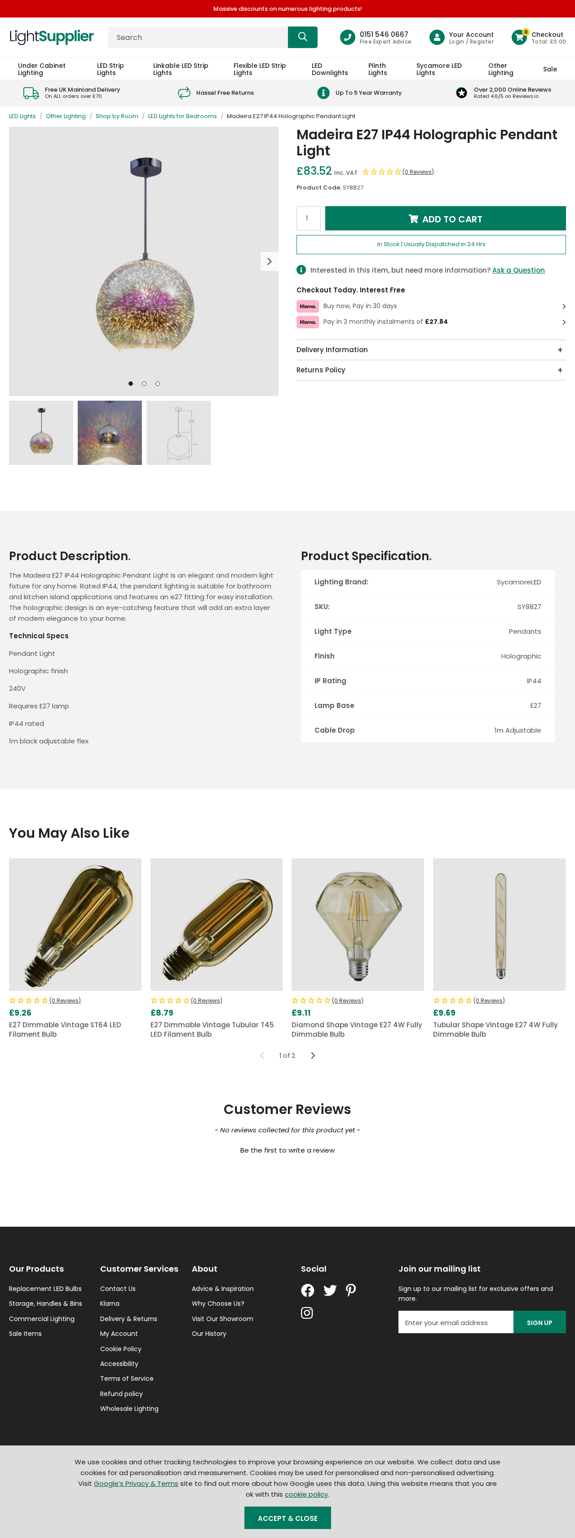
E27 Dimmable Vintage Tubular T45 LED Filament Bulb (212, 1029)
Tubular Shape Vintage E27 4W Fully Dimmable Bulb (495, 1029)
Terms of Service (127, 1378)
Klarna (109, 1303)
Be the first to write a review (287, 1150)
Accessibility (119, 1363)
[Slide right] (313, 1055)
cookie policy (306, 1494)
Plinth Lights (377, 69)
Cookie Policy (121, 1348)
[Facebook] (307, 1290)
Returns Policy (320, 370)
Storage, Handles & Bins (45, 1303)
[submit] (303, 37)
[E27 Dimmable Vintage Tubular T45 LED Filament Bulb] (216, 924)
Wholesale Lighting (129, 1408)
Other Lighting (500, 69)
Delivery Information (332, 349)
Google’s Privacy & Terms (136, 1483)
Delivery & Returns (128, 1318)
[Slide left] (262, 1055)
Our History (209, 1333)
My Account (119, 1333)
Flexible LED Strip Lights (260, 69)
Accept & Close (288, 1518)
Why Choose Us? (218, 1303)
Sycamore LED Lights (439, 69)
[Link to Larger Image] (144, 261)
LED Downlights (330, 69)
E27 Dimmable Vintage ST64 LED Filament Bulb (65, 1029)
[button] (539, 37)
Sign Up (540, 1322)
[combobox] (213, 37)
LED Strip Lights (110, 69)
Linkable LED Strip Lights (180, 69)
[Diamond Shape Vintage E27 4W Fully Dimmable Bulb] (358, 924)
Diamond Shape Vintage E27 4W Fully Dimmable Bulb (357, 1029)
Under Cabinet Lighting (42, 69)
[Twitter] (330, 1290)
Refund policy (121, 1393)
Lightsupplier (51, 37)
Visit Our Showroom (222, 1318)
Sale (550, 69)
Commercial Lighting (42, 1318)
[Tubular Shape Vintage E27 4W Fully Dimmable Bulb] (499, 924)
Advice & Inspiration (223, 1288)
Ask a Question (518, 270)
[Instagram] (307, 1313)
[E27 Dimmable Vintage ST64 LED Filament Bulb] (75, 924)
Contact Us (118, 1288)
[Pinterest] (351, 1290)
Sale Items (25, 1333)
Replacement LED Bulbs (45, 1288)
